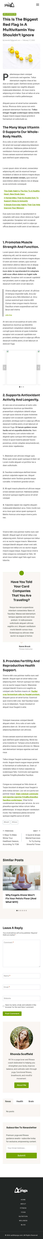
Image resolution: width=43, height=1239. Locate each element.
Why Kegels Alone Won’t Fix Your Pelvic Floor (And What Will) (21, 898)
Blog (23, 1225)
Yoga (23, 1212)
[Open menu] (37, 4)
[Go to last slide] (4, 367)
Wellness (23, 1220)
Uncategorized (9, 14)
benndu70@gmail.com (12, 40)
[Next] (36, 887)
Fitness (23, 1208)
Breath (6, 822)
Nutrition (23, 1216)
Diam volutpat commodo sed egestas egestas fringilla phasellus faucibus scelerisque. (20, 797)
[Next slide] (38, 367)
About (23, 1204)
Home (23, 1200)
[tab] (19, 386)
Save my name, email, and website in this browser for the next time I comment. (20, 1006)
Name (7, 976)
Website (7, 998)
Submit (21, 1155)
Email (7, 987)
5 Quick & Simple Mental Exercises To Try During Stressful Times (33, 838)
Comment (9, 942)
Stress (14, 822)
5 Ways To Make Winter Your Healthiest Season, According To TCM (11, 838)
